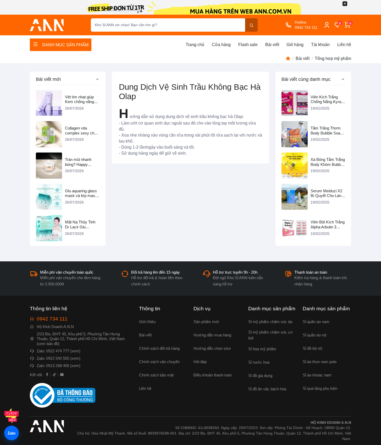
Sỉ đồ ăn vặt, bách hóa (267, 389)
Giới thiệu (147, 321)
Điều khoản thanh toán (213, 375)
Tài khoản (320, 44)
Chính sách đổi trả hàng (159, 348)
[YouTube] (62, 374)
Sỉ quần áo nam (316, 321)
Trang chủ (195, 44)
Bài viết (272, 44)
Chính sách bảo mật (156, 375)
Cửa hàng (221, 44)
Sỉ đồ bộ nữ (312, 348)
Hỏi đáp (200, 361)
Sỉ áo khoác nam (317, 375)
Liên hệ (344, 44)
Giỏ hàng (294, 44)
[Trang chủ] (288, 58)
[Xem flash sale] (11, 415)
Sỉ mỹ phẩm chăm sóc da (270, 321)
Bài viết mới (48, 79)
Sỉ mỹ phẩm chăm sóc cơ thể (270, 335)
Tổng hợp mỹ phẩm (333, 58)
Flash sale (248, 44)
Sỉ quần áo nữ (315, 335)
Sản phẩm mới (206, 321)
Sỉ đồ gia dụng (260, 375)
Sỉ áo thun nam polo (319, 361)
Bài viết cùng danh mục (305, 79)
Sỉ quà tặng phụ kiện (320, 388)
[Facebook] (47, 374)
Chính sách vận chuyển (159, 361)
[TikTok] (54, 374)
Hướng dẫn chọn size (212, 348)
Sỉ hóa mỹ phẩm (262, 349)
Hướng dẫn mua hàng (212, 335)
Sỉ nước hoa (258, 362)
